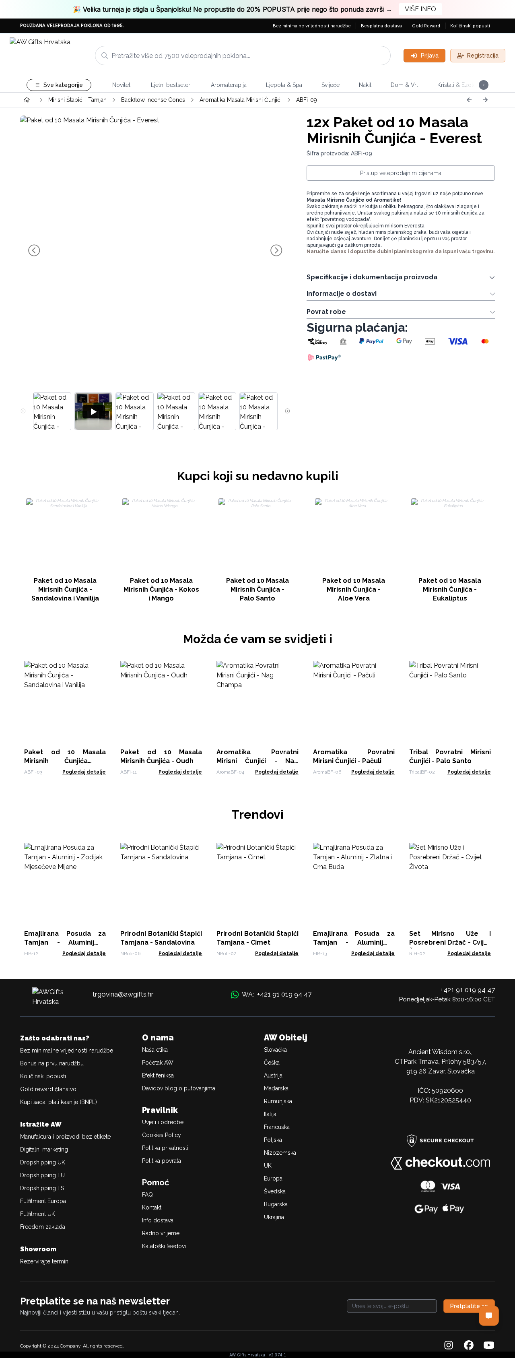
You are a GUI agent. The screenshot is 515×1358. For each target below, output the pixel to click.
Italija (270, 1114)
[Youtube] (489, 1346)
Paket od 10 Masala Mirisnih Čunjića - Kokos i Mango (161, 589)
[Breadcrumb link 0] (27, 100)
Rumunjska (278, 1101)
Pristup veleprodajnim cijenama (400, 173)
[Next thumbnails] (287, 411)
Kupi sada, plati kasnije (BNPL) (58, 1102)
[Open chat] (489, 1316)
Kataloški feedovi (164, 1246)
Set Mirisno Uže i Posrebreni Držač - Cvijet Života (450, 942)
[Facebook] (469, 1346)
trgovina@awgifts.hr (123, 994)
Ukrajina (274, 1217)
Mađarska (276, 1088)
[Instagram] (449, 1346)
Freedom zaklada (42, 1227)
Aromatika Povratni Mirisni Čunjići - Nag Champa (257, 761)
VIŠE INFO (420, 9)
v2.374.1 (277, 1354)
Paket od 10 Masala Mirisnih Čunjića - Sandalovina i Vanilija (65, 589)
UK (268, 1165)
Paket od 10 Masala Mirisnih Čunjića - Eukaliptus (449, 589)
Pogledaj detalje (84, 772)
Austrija (273, 1075)
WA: (276, 994)
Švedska (275, 1191)
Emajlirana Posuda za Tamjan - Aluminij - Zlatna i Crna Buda (354, 942)
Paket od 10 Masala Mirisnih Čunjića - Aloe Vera (353, 589)
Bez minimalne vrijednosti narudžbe (312, 26)
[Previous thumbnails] (23, 411)
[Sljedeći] (485, 100)
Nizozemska (280, 1153)
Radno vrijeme (160, 1233)
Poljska (273, 1140)
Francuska (277, 1127)
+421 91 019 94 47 (468, 990)
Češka (272, 1062)
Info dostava (157, 1220)
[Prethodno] (469, 100)
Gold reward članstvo (48, 1089)
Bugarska (276, 1204)
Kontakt (151, 1207)
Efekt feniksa (158, 1075)
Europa (273, 1178)
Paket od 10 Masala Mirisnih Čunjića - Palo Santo (257, 589)
